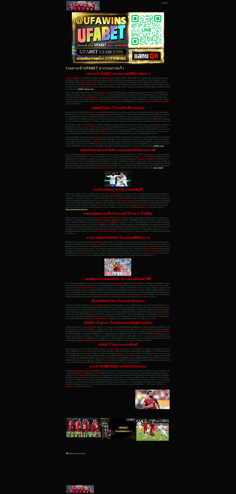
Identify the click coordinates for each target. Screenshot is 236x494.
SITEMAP (165, 3)
